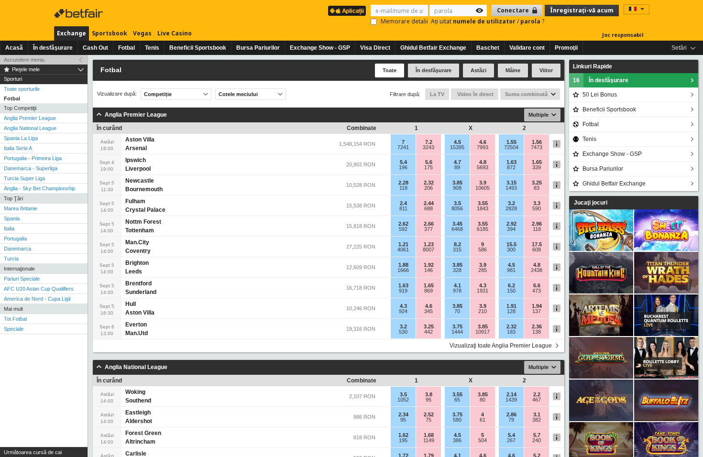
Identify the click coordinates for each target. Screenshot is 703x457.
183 (511, 331)
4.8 (482, 162)
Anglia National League (30, 128)
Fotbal (126, 47)
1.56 (537, 142)
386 (457, 440)
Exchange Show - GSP (320, 47)
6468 (457, 229)
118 (403, 187)
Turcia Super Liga (24, 178)
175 (428, 167)
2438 (536, 270)
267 (511, 440)
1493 (511, 187)
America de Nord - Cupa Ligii (37, 299)
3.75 (457, 326)
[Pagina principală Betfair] (79, 13)
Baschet (487, 47)
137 (536, 311)
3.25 (537, 182)
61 (482, 419)
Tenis (152, 47)
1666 (403, 270)
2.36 (537, 326)
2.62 (403, 223)
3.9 (482, 182)
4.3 (482, 285)
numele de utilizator (485, 21)
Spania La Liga (21, 138)
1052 (403, 399)
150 (511, 290)
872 (511, 167)
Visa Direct (375, 47)
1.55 (511, 142)
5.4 (403, 162)
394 (511, 229)
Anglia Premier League (30, 118)
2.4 (403, 203)
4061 (403, 249)
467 (536, 399)
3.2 (511, 203)
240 (536, 440)
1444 (457, 331)
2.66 (429, 223)
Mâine (512, 70)
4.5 (457, 142)
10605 (482, 187)
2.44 (429, 203)
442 (428, 331)
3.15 (511, 182)
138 (536, 331)
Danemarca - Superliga (30, 168)
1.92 (429, 264)
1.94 (537, 306)
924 (403, 311)
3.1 (536, 414)
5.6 (428, 162)
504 (482, 440)
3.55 (483, 203)
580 (457, 419)
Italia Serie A (18, 148)
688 (428, 208)
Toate (389, 70)
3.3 (536, 203)
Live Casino (174, 33)
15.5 (511, 244)
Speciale (13, 329)
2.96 (537, 223)
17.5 (537, 244)
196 (403, 167)
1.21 (403, 244)
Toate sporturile (22, 89)
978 (457, 290)
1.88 (403, 264)
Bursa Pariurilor (258, 47)
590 (536, 208)
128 (511, 311)
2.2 (536, 394)
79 (511, 419)
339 (536, 167)
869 (428, 290)
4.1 (457, 285)
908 (457, 187)
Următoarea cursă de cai (33, 452)
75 (428, 419)
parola (531, 21)
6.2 (511, 285)
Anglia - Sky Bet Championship (39, 188)
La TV (437, 94)
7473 (536, 147)
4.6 (482, 142)
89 (457, 167)
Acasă (14, 47)
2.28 (403, 182)
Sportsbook (109, 33)
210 (482, 311)
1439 (511, 399)
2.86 (511, 414)
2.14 (511, 394)
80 (482, 399)
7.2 (428, 142)
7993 (482, 147)
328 (457, 270)
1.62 (403, 435)
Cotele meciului (238, 94)
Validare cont (527, 47)
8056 (457, 208)
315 (457, 249)
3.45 (457, 223)
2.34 (403, 414)
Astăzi (478, 70)
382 (536, 419)
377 (428, 229)
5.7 (536, 435)
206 (428, 187)
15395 (457, 147)
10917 (482, 331)
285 (482, 270)
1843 (482, 208)
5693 (482, 167)
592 (403, 229)
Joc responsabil (623, 34)
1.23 (429, 244)
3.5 (457, 203)
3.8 (428, 394)
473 (536, 290)
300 (511, 249)
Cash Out (95, 47)
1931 (482, 290)
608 (536, 249)
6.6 (536, 285)
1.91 (511, 306)
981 (511, 270)
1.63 (511, 162)
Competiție (158, 94)
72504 (511, 147)
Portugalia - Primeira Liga (33, 158)
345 (428, 311)
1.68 (429, 435)
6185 (482, 229)
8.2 (457, 244)
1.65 (537, 162)
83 (536, 187)
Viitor (546, 70)
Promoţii (566, 47)
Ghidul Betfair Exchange (433, 47)
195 (403, 440)
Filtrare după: (405, 94)
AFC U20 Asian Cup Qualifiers (39, 289)
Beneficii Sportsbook (197, 47)
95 (428, 399)
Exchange (71, 33)
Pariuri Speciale (22, 279)
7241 (403, 147)
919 (403, 290)
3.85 (457, 182)
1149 (428, 440)
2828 (511, 208)
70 (457, 311)
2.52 (429, 414)
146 (428, 270)
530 (403, 331)
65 (457, 399)
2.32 (429, 182)
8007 (428, 249)
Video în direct (475, 94)
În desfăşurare (53, 47)
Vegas (142, 33)
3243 (428, 147)
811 (403, 208)
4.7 (457, 162)
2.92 (511, 223)
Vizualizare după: (117, 94)
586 (482, 249)
